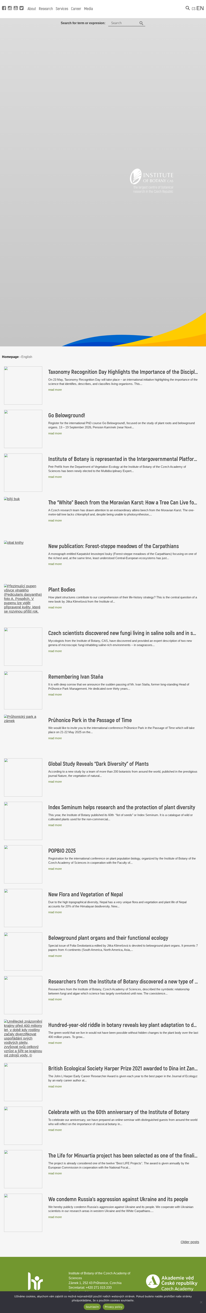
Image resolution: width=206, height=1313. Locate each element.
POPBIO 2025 (62, 850)
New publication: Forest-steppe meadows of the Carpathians (113, 546)
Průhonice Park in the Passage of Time (90, 720)
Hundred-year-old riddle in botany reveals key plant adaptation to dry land (123, 1025)
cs (194, 8)
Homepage (10, 357)
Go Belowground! (66, 415)
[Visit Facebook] (3, 2)
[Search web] (188, 8)
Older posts (190, 1242)
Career (76, 8)
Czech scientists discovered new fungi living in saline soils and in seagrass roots (123, 633)
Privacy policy (114, 1306)
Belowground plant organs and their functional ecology (108, 938)
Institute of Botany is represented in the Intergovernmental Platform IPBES (123, 459)
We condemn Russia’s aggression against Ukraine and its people (118, 1199)
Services (62, 8)
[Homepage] (151, 183)
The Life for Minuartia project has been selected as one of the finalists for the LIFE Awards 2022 (123, 1155)
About (32, 8)
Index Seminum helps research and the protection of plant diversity (121, 807)
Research (46, 8)
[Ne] (201, 1302)
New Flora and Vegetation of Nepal (85, 894)
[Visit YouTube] (15, 2)
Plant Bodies (61, 589)
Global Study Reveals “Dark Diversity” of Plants (98, 764)
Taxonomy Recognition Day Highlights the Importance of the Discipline (123, 372)
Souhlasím (92, 1306)
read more (55, 389)
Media (88, 8)
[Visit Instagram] (9, 2)
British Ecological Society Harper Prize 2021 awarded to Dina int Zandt (123, 1068)
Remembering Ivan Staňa (75, 676)
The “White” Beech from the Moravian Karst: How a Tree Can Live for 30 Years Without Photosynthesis (123, 502)
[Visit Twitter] (21, 2)
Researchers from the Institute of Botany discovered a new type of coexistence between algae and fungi (123, 981)
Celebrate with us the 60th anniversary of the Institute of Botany (118, 1112)
